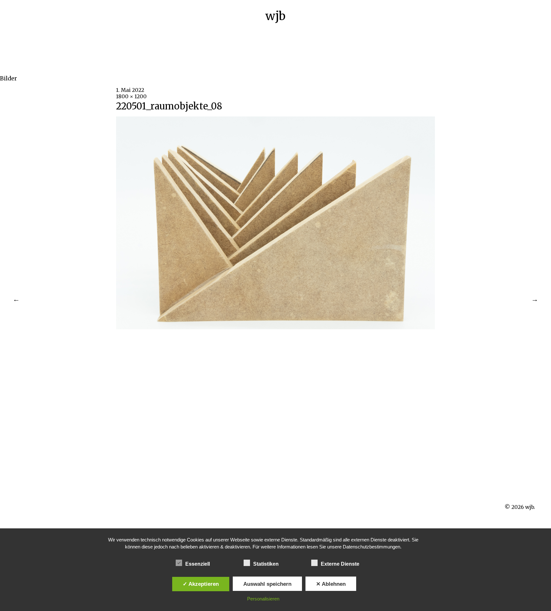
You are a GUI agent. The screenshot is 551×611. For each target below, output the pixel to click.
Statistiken (266, 564)
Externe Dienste (340, 564)
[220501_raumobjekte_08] (275, 327)
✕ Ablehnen (331, 584)
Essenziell (197, 564)
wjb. (530, 507)
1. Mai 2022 (130, 90)
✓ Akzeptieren (201, 584)
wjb (275, 16)
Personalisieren (263, 598)
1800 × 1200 (131, 96)
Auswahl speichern (267, 584)
